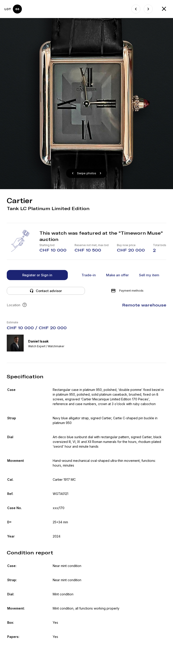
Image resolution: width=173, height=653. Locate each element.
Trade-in (89, 275)
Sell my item (149, 275)
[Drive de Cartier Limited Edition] (148, 9)
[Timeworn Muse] (163, 9)
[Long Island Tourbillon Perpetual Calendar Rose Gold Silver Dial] (135, 9)
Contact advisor (49, 291)
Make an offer (117, 275)
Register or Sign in (37, 275)
